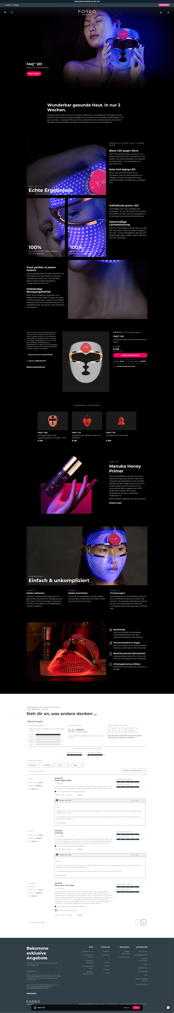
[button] (168, 1007)
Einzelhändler (142, 968)
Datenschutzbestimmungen (41, 986)
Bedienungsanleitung (36, 367)
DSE (145, 975)
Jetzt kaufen (34, 74)
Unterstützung (124, 957)
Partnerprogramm (140, 955)
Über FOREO (142, 951)
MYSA (145, 964)
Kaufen (136, 1007)
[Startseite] (87, 13)
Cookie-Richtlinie (141, 984)
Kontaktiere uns (87, 951)
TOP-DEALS (164, 5)
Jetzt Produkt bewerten (135, 332)
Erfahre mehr (115, 503)
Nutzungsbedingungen (34, 988)
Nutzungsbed (142, 971)
